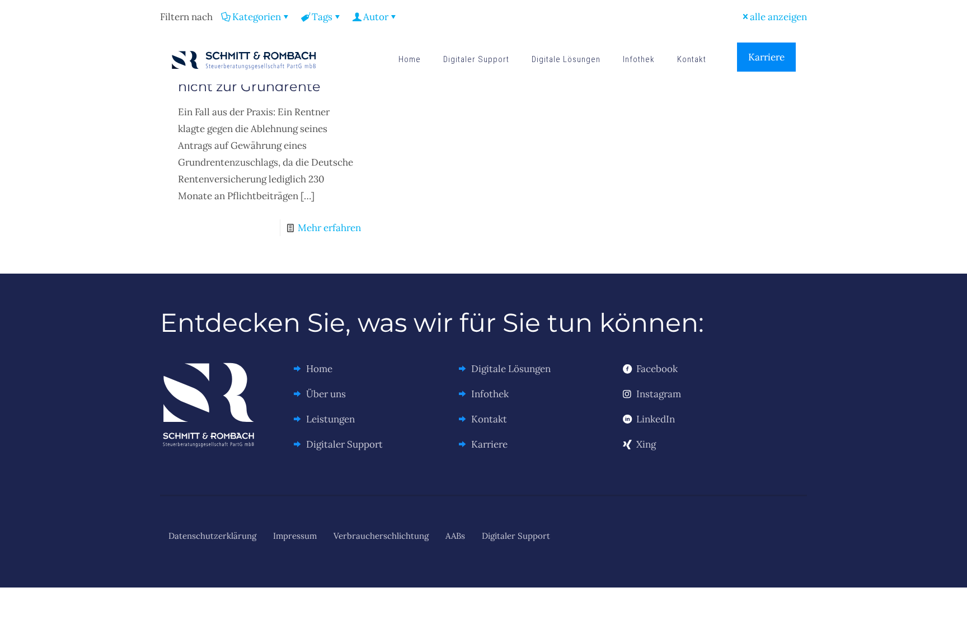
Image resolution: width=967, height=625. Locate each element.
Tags (322, 17)
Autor (375, 17)
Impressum (295, 535)
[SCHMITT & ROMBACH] (244, 59)
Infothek (490, 394)
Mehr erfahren (329, 228)
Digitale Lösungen (511, 369)
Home (319, 369)
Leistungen (330, 419)
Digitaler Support (344, 444)
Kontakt (489, 419)
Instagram (658, 394)
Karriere (766, 57)
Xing (646, 444)
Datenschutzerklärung (212, 535)
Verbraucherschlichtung (381, 535)
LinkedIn (655, 419)
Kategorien (256, 17)
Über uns (326, 394)
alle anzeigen (778, 17)
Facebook (657, 369)
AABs (455, 535)
